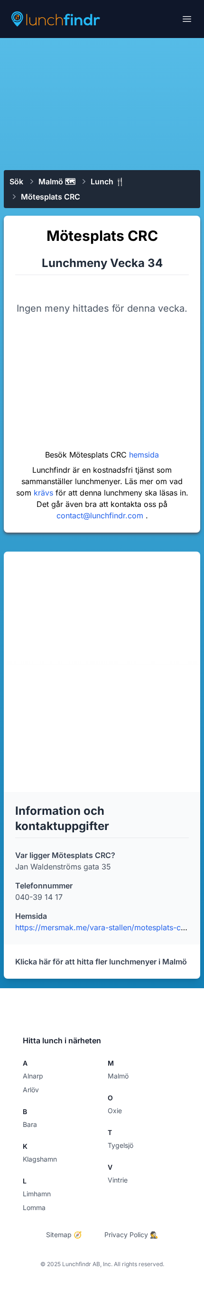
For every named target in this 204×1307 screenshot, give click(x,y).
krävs (45, 492)
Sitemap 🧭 (64, 1235)
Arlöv (31, 1090)
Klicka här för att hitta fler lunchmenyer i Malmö (101, 961)
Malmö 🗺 (56, 181)
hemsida (144, 454)
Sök (16, 181)
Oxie (115, 1111)
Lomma (34, 1207)
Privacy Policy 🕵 (131, 1235)
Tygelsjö (120, 1145)
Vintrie (118, 1180)
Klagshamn (40, 1159)
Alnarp (33, 1076)
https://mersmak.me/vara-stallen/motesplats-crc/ (103, 927)
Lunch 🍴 (108, 181)
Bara (30, 1124)
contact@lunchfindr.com (101, 515)
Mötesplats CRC (50, 196)
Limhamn (37, 1194)
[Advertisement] (102, 103)
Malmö (118, 1076)
